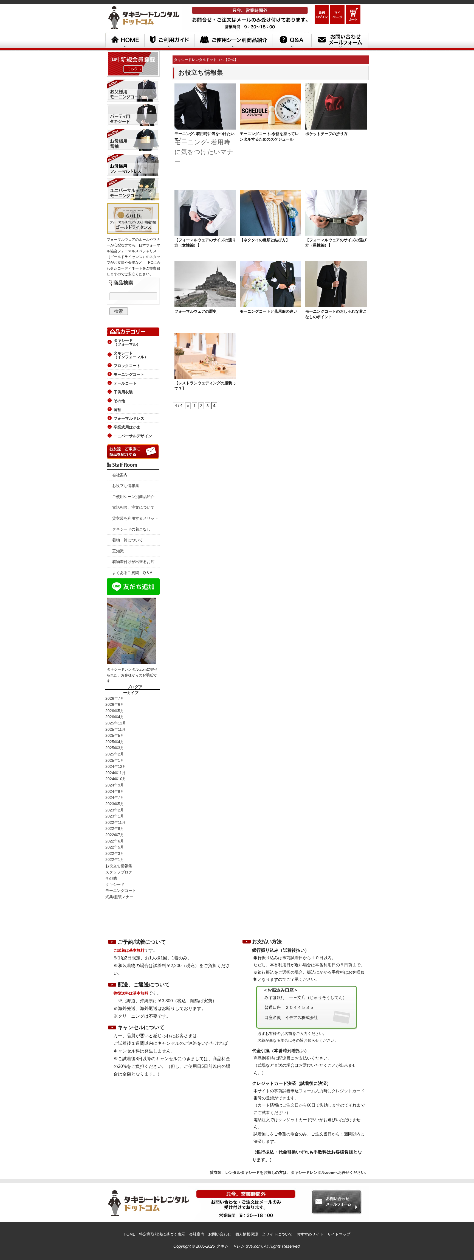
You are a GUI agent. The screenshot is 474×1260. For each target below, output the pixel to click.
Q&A (291, 41)
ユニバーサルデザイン (133, 436)
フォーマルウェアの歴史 (195, 311)
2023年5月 (114, 804)
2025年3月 (114, 748)
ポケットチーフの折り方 (326, 133)
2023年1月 (114, 816)
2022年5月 (114, 847)
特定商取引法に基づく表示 (162, 1234)
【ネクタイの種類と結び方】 (265, 240)
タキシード (115, 884)
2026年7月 (114, 698)
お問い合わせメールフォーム (339, 41)
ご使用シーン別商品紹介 (133, 496)
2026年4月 (114, 717)
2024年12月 (115, 766)
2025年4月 (114, 742)
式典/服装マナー (119, 897)
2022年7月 (114, 835)
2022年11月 (115, 822)
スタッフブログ (118, 872)
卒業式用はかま (127, 427)
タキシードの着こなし (131, 529)
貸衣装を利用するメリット (135, 518)
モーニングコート (129, 374)
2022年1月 (114, 859)
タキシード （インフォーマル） (131, 355)
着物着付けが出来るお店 (133, 561)
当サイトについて (277, 1234)
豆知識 (118, 551)
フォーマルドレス (129, 418)
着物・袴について (127, 540)
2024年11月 (115, 773)
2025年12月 (115, 723)
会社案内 (120, 475)
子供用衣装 (123, 392)
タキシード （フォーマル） (127, 342)
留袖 (117, 409)
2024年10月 (115, 779)
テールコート (125, 383)
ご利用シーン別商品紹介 (233, 41)
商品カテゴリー (133, 330)
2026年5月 (114, 711)
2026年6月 (114, 704)
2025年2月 (114, 754)
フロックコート (127, 365)
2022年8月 (114, 828)
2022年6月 (114, 841)
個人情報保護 (246, 1234)
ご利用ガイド (169, 41)
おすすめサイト (310, 1234)
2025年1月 (114, 760)
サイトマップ (338, 1234)
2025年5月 (114, 735)
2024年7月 (114, 797)
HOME (124, 41)
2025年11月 (115, 729)
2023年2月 (114, 810)
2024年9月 (114, 785)
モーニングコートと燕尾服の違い (268, 311)
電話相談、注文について (133, 507)
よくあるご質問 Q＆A (132, 572)
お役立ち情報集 (125, 485)
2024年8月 (114, 791)
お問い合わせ (219, 1234)
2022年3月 (114, 853)
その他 (119, 401)
